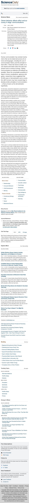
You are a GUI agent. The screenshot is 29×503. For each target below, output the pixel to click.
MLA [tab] (15, 232)
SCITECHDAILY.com (10, 320)
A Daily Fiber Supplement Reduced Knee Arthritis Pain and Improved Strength (14, 437)
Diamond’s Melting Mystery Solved (10, 349)
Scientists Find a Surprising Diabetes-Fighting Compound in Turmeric (12, 328)
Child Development (8, 188)
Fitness (4, 396)
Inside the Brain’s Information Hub (10, 358)
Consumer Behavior (8, 186)
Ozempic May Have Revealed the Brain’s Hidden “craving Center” (13, 421)
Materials (3, 211)
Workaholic (21, 187)
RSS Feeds (6, 455)
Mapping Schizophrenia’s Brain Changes (12, 345)
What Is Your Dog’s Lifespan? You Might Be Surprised (12, 308)
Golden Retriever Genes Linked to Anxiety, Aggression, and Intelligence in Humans (12, 253)
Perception (4, 382)
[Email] (17, 48)
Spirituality (4, 385)
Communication (22, 180)
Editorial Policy (12, 488)
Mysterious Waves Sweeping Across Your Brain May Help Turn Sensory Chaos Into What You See (14, 418)
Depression (5, 387)
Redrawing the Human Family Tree (10, 347)
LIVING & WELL (4, 389)
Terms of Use (21, 488)
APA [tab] (19, 232)
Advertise (21, 486)
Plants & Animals (6, 193)
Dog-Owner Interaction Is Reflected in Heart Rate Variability (13, 275)
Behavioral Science (8, 203)
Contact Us (5, 481)
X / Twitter (5, 467)
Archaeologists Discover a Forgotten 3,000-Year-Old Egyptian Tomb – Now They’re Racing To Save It (13, 332)
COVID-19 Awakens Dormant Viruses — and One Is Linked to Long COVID (14, 409)
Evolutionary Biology (9, 196)
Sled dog (20, 198)
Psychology (21, 185)
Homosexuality (21, 190)
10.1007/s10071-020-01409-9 (10, 227)
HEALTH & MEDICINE (5, 371)
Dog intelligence (22, 192)
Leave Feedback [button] (7, 479)
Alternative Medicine (7, 373)
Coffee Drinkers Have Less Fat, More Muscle (12, 360)
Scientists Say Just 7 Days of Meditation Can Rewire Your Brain (14, 431)
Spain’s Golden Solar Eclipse (9, 354)
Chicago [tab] (25, 232)
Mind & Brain (5, 180)
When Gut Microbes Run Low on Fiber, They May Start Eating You (15, 412)
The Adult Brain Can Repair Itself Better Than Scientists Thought (13, 425)
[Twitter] (10, 48)
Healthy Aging (5, 376)
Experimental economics (21, 195)
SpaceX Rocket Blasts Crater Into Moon (11, 351)
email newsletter (20, 8)
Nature (5, 201)
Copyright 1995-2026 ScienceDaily (10, 490)
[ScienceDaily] (10, 2)
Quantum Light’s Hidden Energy (9, 362)
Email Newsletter (7, 452)
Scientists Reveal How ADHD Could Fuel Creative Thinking (13, 336)
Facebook (5, 465)
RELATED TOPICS (5, 177)
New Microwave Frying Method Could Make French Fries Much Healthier (14, 434)
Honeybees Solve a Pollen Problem (10, 365)
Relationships (7, 183)
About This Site (4, 486)
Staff (10, 486)
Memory (5, 190)
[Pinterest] (13, 48)
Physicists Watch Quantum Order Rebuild (12, 356)
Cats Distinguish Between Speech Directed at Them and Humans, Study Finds (14, 297)
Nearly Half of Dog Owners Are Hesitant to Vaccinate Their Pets (14, 286)
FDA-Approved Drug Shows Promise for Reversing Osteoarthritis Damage (13, 324)
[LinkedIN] (15, 48)
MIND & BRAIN (4, 380)
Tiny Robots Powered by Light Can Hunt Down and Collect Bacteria (14, 405)
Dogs (5, 198)
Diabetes (4, 378)
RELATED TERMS (20, 177)
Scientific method (22, 183)
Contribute (15, 486)
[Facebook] (8, 48)
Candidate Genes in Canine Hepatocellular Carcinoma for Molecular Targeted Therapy (12, 264)
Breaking (3, 342)
